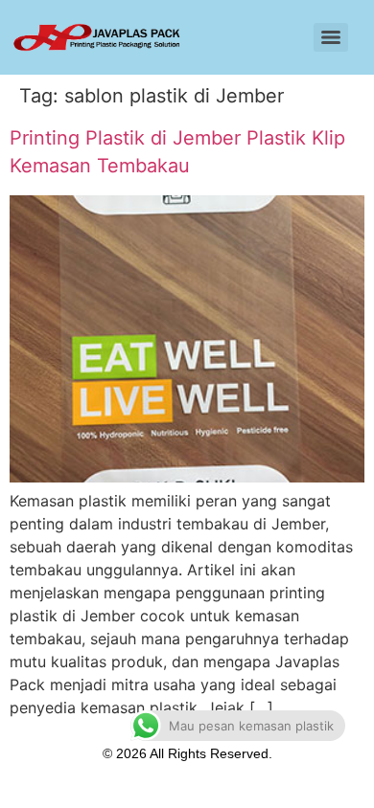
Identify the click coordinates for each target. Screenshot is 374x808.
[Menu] (331, 37)
